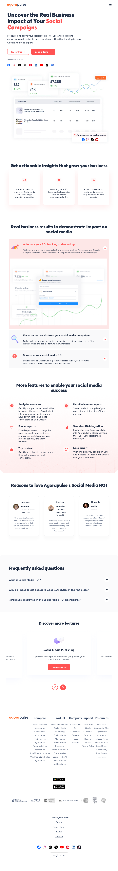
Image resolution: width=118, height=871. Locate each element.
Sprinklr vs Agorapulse (40, 753)
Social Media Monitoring (60, 737)
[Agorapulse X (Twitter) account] (56, 847)
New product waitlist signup (59, 762)
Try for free (16, 51)
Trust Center (101, 753)
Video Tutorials (101, 742)
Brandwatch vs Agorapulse (40, 748)
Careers (75, 735)
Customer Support (87, 733)
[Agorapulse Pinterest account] (67, 847)
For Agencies (60, 753)
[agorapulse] (13, 4)
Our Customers (75, 730)
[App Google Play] (59, 779)
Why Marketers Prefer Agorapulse (40, 759)
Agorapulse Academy (101, 733)
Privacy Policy (59, 827)
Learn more (57, 667)
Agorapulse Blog (101, 728)
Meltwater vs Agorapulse (40, 741)
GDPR (59, 831)
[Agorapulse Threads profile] (50, 847)
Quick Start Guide (88, 726)
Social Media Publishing (60, 730)
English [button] (57, 855)
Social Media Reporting (60, 744)
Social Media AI (60, 757)
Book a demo (41, 51)
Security (59, 836)
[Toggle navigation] (113, 5)
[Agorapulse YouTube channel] (62, 847)
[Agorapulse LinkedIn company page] (73, 847)
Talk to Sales (88, 746)
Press (75, 739)
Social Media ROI (60, 749)
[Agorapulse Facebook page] (39, 847)
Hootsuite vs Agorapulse (39, 733)
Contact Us (75, 724)
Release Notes (101, 739)
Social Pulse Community (101, 748)
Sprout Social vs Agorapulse (40, 726)
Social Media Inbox (59, 724)
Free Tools (101, 724)
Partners (75, 742)
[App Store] (59, 786)
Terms (59, 822)
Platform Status (88, 741)
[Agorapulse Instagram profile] (44, 847)
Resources (101, 757)
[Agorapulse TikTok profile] (79, 847)
